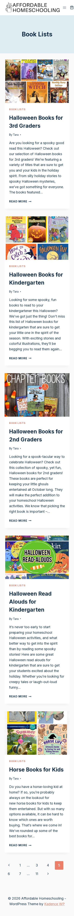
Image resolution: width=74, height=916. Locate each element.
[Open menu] (64, 7)
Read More (20, 201)
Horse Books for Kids (36, 769)
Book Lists (17, 109)
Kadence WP (54, 904)
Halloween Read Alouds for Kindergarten (30, 601)
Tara (16, 134)
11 (36, 874)
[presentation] (37, 81)
